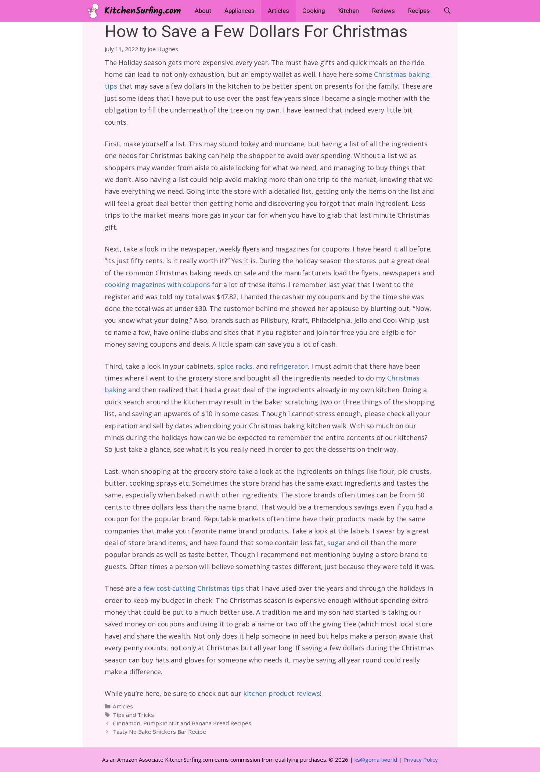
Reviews (383, 10)
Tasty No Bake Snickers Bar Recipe (159, 731)
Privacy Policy (420, 759)
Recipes (419, 10)
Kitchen (348, 10)
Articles (278, 10)
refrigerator (289, 366)
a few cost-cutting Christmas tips (191, 588)
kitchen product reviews (281, 693)
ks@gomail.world (375, 759)
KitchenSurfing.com (142, 11)
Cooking (313, 10)
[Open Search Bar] (447, 11)
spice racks (234, 366)
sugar (336, 542)
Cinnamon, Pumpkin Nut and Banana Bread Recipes (182, 723)
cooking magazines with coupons (157, 284)
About (203, 10)
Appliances (239, 10)
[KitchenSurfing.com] (95, 11)
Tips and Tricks (133, 714)
